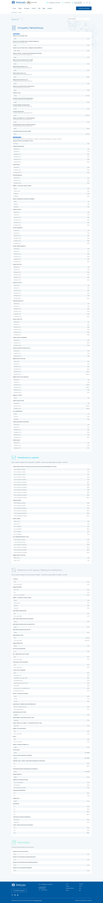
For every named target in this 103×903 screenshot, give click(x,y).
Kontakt (50, 8)
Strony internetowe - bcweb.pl (85, 900)
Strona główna (14, 12)
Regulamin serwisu (38, 900)
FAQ (39, 8)
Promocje (26, 8)
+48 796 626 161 (67, 2)
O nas (14, 8)
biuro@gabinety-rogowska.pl (54, 2)
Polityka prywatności (70, 888)
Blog (44, 8)
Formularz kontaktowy (19, 890)
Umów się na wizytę (83, 8)
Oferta (20, 8)
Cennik (34, 8)
